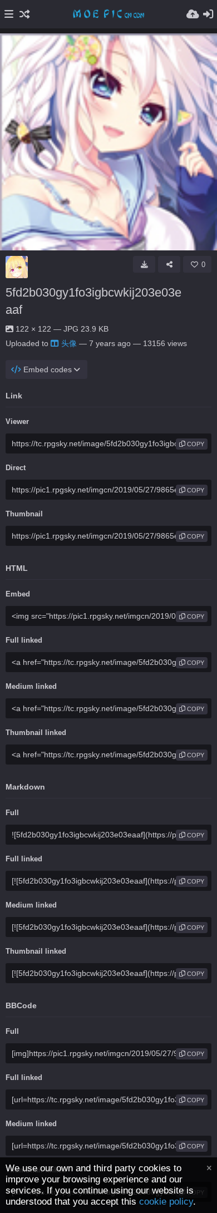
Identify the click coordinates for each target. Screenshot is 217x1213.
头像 (69, 343)
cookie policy (166, 1201)
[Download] (144, 264)
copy (194, 444)
